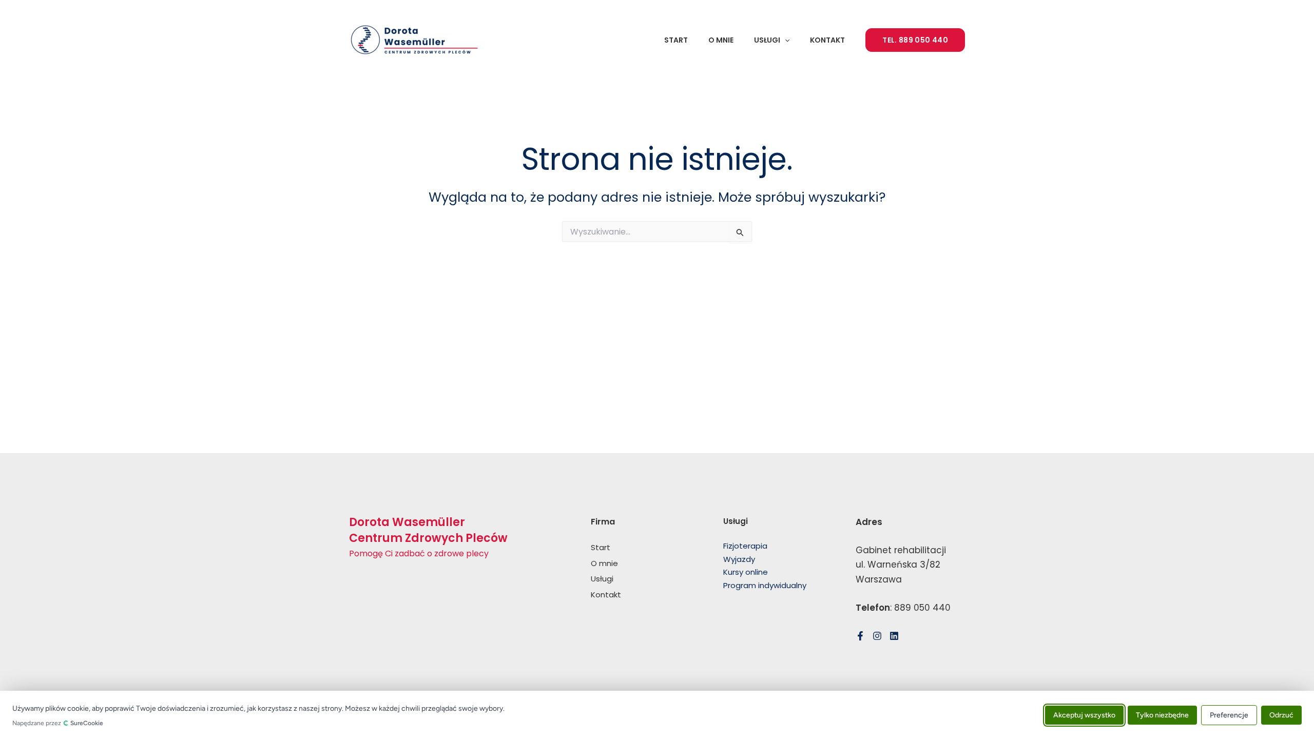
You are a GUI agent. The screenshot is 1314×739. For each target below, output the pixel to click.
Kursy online (745, 572)
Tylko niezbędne (1162, 714)
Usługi (767, 40)
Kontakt (606, 594)
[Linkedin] (894, 635)
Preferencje (1229, 714)
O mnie (720, 40)
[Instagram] (877, 635)
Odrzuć (1281, 714)
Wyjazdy (739, 559)
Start (676, 40)
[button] (784, 40)
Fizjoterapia (745, 545)
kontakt (827, 40)
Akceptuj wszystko (1084, 714)
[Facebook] (860, 635)
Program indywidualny (764, 585)
